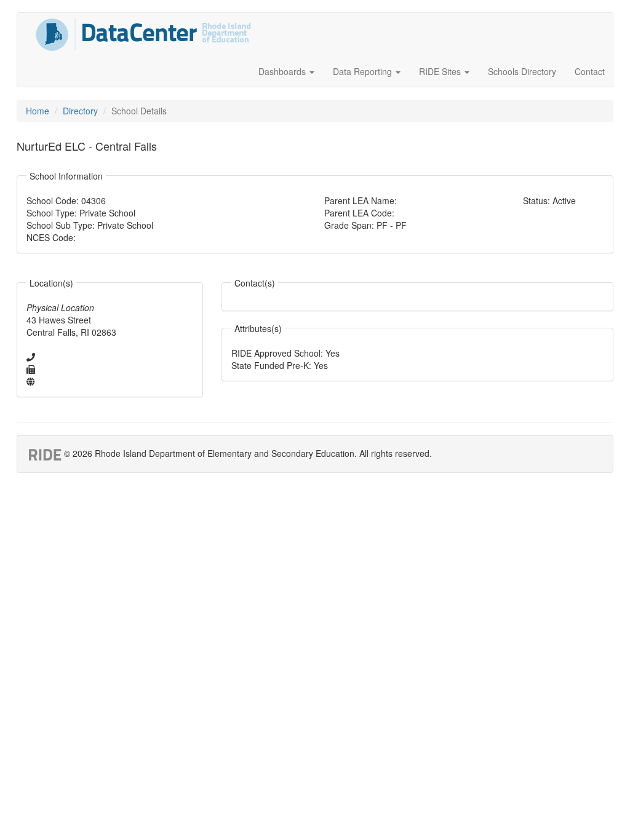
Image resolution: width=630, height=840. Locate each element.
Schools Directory (522, 71)
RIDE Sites (441, 71)
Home (37, 111)
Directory (80, 111)
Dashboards (283, 71)
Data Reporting (363, 71)
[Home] (143, 34)
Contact (590, 71)
